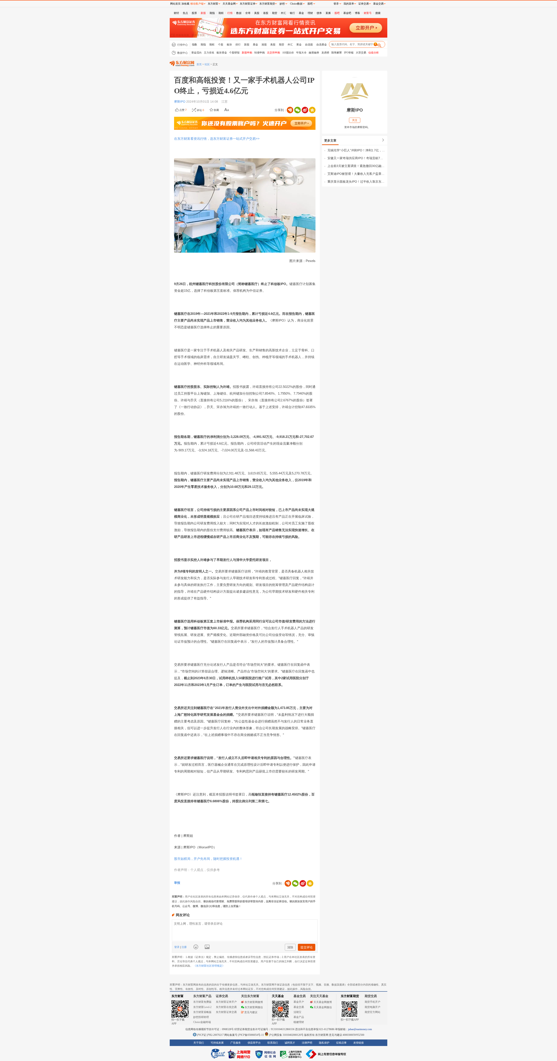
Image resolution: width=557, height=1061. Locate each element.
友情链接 (358, 1042)
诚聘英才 (290, 1042)
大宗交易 (361, 52)
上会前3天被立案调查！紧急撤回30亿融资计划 (356, 166)
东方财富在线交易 (226, 1007)
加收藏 (185, 3)
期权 (221, 13)
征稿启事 (341, 1042)
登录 (177, 947)
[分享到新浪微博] (305, 110)
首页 (199, 64)
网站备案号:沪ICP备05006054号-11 (244, 1034)
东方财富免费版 (202, 1001)
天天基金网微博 (323, 1002)
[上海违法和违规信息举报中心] (292, 1054)
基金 (301, 13)
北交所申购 (273, 52)
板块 (229, 44)
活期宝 (297, 1012)
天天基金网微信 (323, 1007)
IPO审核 (349, 52)
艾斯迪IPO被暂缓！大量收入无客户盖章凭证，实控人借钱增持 (356, 173)
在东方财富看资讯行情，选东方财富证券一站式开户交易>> (217, 138)
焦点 (185, 13)
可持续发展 (217, 1042)
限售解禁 (336, 52)
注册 (184, 947)
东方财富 (177, 996)
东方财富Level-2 (202, 1007)
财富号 (368, 13)
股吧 (337, 13)
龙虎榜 (325, 52)
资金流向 (196, 52)
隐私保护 (324, 1042)
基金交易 (299, 1007)
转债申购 (259, 52)
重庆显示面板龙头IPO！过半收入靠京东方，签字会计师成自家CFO (356, 181)
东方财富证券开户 (226, 1001)
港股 (265, 13)
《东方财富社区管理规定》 (209, 965)
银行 (292, 13)
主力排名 (209, 52)
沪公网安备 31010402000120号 (286, 1034)
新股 (203, 13)
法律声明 (307, 1042)
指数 (194, 44)
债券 (319, 13)
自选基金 (321, 44)
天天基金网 (229, 3)
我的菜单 (349, 3)
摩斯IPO (180, 101)
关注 (354, 120)
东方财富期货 (350, 996)
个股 (220, 44)
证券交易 (363, 3)
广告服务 (235, 1042)
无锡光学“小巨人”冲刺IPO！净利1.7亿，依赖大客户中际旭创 (356, 150)
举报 (177, 882)
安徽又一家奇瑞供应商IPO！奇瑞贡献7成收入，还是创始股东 (356, 158)
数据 (239, 13)
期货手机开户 (372, 1001)
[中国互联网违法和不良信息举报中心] (326, 1054)
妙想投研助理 (201, 1017)
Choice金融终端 (202, 1022)
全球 (247, 13)
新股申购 (247, 52)
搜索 (378, 13)
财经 (176, 13)
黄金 (299, 44)
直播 (328, 13)
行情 (230, 13)
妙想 (282, 3)
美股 (256, 13)
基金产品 (299, 1017)
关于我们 (198, 1042)
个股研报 (234, 52)
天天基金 (278, 996)
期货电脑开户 (372, 1007)
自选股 (309, 44)
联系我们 (272, 1042)
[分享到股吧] (290, 110)
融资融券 (314, 52)
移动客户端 (196, 3)
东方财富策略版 (202, 1012)
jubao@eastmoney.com (360, 1029)
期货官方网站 (372, 1012)
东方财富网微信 (254, 1007)
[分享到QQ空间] (312, 110)
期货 (274, 13)
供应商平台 (254, 1042)
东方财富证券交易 (226, 1012)
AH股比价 (288, 52)
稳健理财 (299, 1022)
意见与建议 (250, 1012)
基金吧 (347, 13)
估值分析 (373, 52)
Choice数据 (296, 3)
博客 (357, 13)
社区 (207, 64)
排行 (238, 44)
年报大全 (301, 52)
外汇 (283, 13)
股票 (194, 13)
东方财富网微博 (254, 1002)
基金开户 (299, 1001)
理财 (310, 13)
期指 (212, 13)
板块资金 (221, 52)
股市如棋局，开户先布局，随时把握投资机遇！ (208, 859)
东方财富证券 (247, 3)
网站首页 (175, 3)
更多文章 (330, 140)
